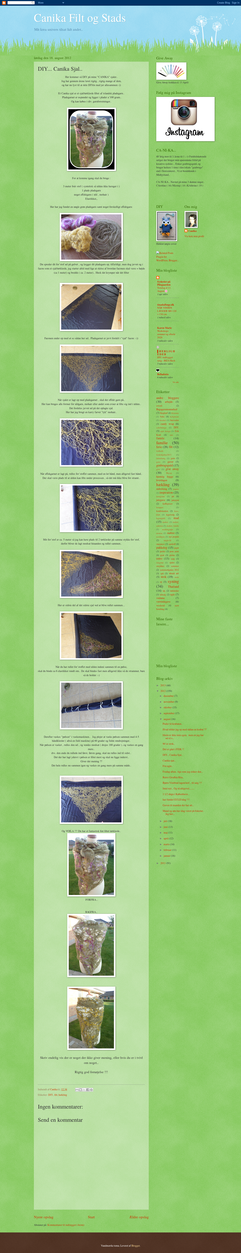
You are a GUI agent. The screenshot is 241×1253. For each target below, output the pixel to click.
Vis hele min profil (194, 236)
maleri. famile (173, 525)
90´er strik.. (169, 743)
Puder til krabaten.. (172, 723)
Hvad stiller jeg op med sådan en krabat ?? (184, 729)
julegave (160, 500)
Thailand (173, 586)
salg (173, 558)
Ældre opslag (139, 1217)
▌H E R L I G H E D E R (166, 352)
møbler (171, 533)
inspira (176, 489)
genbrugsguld (164, 465)
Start (91, 1217)
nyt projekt (174, 536)
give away (172, 469)
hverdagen (161, 480)
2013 (163, 685)
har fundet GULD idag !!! (176, 799)
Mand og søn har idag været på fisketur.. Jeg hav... (183, 812)
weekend (160, 605)
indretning (161, 489)
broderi (163, 420)
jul (173, 496)
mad (176, 518)
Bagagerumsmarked (166, 409)
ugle (172, 594)
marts (167, 844)
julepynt (175, 500)
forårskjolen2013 (163, 454)
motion (159, 533)
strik (163, 577)
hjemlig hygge (164, 476)
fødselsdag (160, 458)
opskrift (172, 543)
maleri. (165, 522)
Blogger (135, 1245)
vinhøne (160, 598)
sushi (177, 577)
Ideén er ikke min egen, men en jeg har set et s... (183, 736)
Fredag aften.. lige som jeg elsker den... (183, 771)
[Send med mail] (77, 1090)
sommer (175, 565)
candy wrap (167, 424)
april (166, 838)
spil (162, 573)
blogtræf (164, 412)
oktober (168, 707)
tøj (164, 590)
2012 (163, 691)
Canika (192, 231)
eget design (165, 431)
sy (161, 582)
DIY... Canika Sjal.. (173, 755)
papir (176, 547)
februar (168, 850)
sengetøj (159, 562)
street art (174, 573)
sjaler (172, 562)
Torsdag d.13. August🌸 (164, 289)
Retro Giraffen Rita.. (173, 777)
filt (55, 1095)
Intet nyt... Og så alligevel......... (178, 788)
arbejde (169, 401)
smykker (160, 565)
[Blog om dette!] (80, 1090)
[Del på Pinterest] (91, 1090)
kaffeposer (167, 503)
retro (159, 558)
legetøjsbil (160, 518)
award (159, 405)
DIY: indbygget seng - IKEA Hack (166, 359)
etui (171, 434)
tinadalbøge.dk (165, 305)
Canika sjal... (169, 760)
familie (162, 442)
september (169, 713)
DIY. (50, 1095)
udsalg (163, 594)
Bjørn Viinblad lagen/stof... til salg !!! (182, 782)
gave (158, 461)
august (167, 719)
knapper (159, 507)
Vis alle (176, 382)
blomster (175, 413)
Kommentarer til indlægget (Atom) (65, 1225)
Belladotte (163, 374)
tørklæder (174, 590)
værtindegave (163, 601)
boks (162, 416)
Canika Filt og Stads (80, 17)
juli (166, 821)
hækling (63, 1095)
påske (172, 555)
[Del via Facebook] (88, 1090)
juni (166, 827)
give (158, 469)
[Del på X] (84, 1090)
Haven (169, 473)
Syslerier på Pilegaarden (164, 283)
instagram (160, 496)
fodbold (159, 450)
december (169, 696)
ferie (159, 447)
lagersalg (170, 514)
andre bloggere (167, 398)
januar (167, 855)
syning (173, 581)
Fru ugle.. (168, 766)
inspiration (166, 492)
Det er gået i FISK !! (173, 749)
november (169, 701)
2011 (163, 863)
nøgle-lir (167, 540)
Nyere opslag (43, 1217)
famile (160, 438)
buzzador (174, 420)
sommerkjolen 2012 (169, 569)
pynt (162, 555)
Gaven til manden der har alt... (178, 805)
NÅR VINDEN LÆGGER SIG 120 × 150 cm (166, 311)
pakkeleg (161, 547)
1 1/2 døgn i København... (176, 794)
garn (173, 458)
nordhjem (160, 536)
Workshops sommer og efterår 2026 (166, 334)
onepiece (160, 543)
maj (166, 832)
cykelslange (161, 427)
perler (162, 551)
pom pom (174, 551)
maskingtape (167, 529)
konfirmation (162, 510)
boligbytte (174, 416)
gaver (170, 461)
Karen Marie (164, 328)
